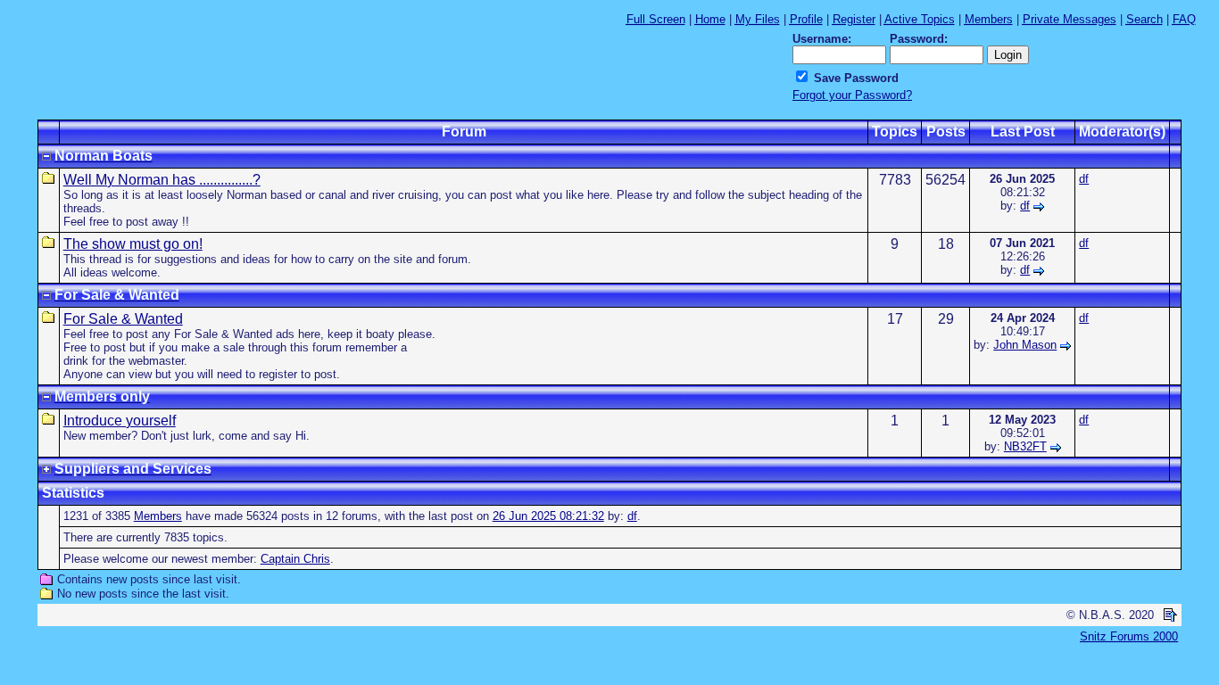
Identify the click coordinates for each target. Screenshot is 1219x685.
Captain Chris (295, 558)
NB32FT (1025, 446)
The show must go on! (133, 244)
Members (158, 516)
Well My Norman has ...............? (162, 179)
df (1025, 205)
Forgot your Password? (852, 95)
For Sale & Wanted (123, 318)
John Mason (1025, 344)
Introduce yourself (119, 420)
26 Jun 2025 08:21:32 (548, 516)
